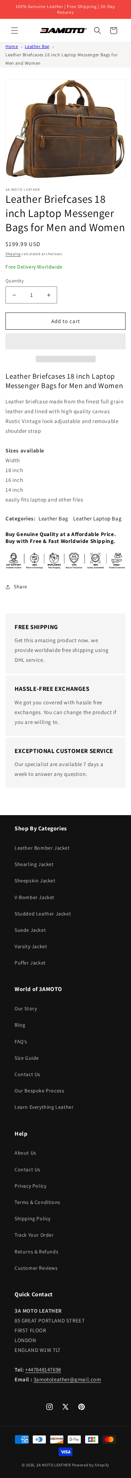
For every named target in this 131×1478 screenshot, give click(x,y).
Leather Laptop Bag (97, 518)
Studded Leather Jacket (43, 913)
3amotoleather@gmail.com (67, 1379)
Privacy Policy (30, 1186)
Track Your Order (34, 1235)
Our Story (26, 1008)
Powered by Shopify (91, 1464)
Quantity (14, 281)
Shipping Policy (33, 1218)
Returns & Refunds (36, 1251)
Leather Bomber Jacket (42, 848)
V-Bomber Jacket (35, 897)
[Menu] (15, 31)
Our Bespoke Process (39, 1090)
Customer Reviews (36, 1268)
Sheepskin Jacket (35, 880)
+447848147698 (43, 1369)
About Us (25, 1152)
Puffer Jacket (30, 962)
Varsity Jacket (31, 946)
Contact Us (27, 1074)
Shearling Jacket (34, 864)
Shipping (13, 253)
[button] (65, 341)
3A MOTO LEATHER (53, 1464)
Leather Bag (37, 46)
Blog (20, 1025)
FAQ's (21, 1041)
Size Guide (27, 1058)
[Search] (98, 31)
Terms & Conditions (37, 1202)
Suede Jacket (30, 930)
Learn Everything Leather (44, 1107)
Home (11, 46)
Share (20, 586)
